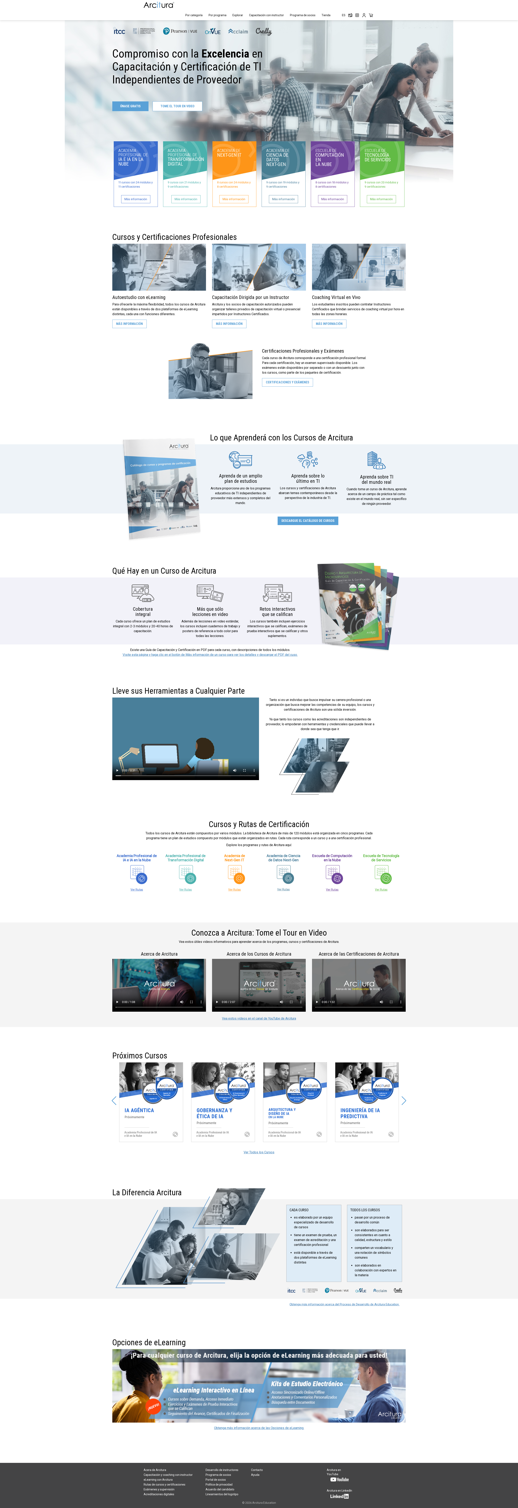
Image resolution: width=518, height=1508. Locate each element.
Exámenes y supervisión (159, 1489)
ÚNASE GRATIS (130, 106)
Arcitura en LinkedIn (339, 1490)
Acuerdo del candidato (220, 1489)
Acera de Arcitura (155, 1470)
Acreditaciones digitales (159, 1494)
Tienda (326, 15)
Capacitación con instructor (266, 15)
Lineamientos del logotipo (222, 1494)
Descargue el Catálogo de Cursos (307, 521)
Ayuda (255, 1474)
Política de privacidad (219, 1484)
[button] (114, 1100)
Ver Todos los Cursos (259, 1152)
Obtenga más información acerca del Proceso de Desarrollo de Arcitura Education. (344, 1304)
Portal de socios (216, 1479)
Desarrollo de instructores (222, 1470)
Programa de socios (302, 15)
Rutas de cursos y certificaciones (164, 1484)
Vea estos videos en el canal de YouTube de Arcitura (259, 1018)
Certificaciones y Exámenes (287, 382)
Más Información (129, 324)
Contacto (257, 1470)
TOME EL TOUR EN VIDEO (177, 106)
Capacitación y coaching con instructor (168, 1474)
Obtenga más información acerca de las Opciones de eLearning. (259, 1428)
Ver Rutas (137, 889)
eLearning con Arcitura (158, 1479)
